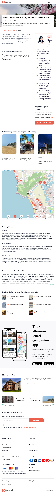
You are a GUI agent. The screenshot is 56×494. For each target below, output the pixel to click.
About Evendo (32, 442)
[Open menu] (53, 2)
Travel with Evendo (6, 442)
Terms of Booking (6, 484)
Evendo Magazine (6, 447)
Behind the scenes (33, 444)
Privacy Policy (32, 427)
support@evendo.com (34, 456)
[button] (28, 193)
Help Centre (32, 467)
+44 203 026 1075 (34, 454)
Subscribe (36, 420)
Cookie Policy (23, 427)
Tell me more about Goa (33, 384)
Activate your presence (44, 122)
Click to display (8, 59)
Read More (51, 284)
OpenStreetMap (7, 170)
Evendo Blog (5, 444)
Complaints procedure (34, 470)
